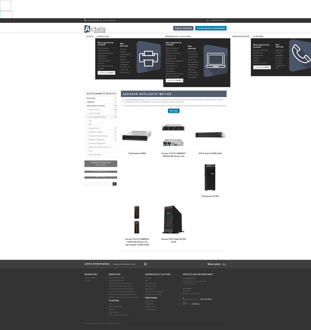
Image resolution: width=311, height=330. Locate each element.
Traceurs (101, 63)
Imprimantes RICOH (116, 280)
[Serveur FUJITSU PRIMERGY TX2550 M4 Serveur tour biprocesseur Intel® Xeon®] (137, 220)
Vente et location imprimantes (125, 59)
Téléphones (258, 53)
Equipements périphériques (98, 136)
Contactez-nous (218, 20)
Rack (90, 124)
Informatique (150, 306)
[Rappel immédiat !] (155, 9)
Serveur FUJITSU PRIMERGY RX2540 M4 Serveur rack (174, 154)
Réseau (256, 58)
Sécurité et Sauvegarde (96, 143)
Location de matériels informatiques (193, 59)
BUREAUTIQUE (115, 274)
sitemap (87, 280)
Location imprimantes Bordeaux (121, 288)
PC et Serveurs (151, 283)
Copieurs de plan (104, 61)
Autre (90, 151)
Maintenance (114, 312)
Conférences (258, 55)
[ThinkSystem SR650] (137, 134)
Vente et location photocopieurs (125, 51)
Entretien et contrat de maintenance (125, 69)
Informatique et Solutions (96, 105)
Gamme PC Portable (173, 53)
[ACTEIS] (95, 29)
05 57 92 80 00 (110, 20)
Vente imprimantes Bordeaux (120, 283)
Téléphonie (90, 102)
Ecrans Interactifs (94, 154)
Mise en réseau (151, 286)
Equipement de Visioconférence (99, 147)
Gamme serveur (94, 109)
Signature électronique (174, 74)
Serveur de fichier (94, 113)
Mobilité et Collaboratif (174, 61)
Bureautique (91, 98)
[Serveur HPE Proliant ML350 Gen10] (173, 220)
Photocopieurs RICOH (117, 277)
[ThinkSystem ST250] (210, 177)
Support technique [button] (183, 28)
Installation (124, 64)
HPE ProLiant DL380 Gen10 (210, 153)
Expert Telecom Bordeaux (119, 315)
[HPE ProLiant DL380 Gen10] (210, 134)
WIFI (147, 280)
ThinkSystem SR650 (137, 153)
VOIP (110, 304)
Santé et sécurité (260, 63)
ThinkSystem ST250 (210, 196)
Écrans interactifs (173, 76)
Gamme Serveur (172, 48)
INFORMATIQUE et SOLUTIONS (157, 274)
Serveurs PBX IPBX (260, 50)
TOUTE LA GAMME (106, 73)
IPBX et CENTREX (115, 306)
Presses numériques (106, 53)
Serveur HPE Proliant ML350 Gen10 (173, 240)
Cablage (148, 277)
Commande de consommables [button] (211, 28)
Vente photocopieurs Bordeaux (121, 286)
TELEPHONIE (114, 300)
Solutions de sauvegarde (154, 291)
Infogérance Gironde (153, 294)
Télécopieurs (103, 58)
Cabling (256, 60)
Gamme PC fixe (171, 51)
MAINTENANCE (151, 297)
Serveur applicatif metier (97, 117)
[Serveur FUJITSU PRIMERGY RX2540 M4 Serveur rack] (173, 134)
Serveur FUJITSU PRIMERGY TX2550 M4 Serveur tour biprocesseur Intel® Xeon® (137, 242)
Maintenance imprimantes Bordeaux (123, 294)
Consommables (151, 309)
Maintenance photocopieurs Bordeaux (123, 297)
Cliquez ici (195, 303)
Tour (90, 121)
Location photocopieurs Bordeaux (122, 291)
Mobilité (112, 309)
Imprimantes (102, 56)
